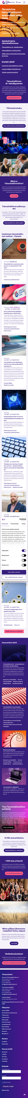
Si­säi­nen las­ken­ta (18, 681)
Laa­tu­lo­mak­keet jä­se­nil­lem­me (11, 69)
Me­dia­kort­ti (5, 1033)
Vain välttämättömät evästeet (14, 577)
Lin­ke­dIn (4, 1054)
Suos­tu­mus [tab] (5, 523)
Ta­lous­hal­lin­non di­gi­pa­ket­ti (11, 787)
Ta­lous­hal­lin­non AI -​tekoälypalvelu (12, 47)
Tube (5, 1056)
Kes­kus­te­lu (5, 1044)
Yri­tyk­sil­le (6, 726)
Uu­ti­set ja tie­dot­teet (12, 309)
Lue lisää (14, 196)
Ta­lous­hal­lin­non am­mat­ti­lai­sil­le (12, 720)
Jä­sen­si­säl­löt (5, 1010)
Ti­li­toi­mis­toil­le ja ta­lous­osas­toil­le (12, 724)
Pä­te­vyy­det (5, 1019)
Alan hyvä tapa (6, 1022)
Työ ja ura (17, 625)
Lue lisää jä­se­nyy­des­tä (14, 873)
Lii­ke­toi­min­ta (7, 330)
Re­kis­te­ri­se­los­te (6, 1029)
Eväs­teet (4, 1031)
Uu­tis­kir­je (4, 1061)
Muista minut (7, 1082)
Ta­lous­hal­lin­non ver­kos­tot (14, 850)
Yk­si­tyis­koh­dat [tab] (14, 523)
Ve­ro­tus (20, 679)
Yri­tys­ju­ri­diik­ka (8, 383)
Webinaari (13, 262)
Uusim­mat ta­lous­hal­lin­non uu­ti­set (12, 66)
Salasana (4, 1076)
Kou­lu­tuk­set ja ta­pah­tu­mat (9, 1013)
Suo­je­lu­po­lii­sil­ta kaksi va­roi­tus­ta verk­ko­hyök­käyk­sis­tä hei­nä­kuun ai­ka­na (14, 418)
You (3, 1056)
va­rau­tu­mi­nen (16, 50)
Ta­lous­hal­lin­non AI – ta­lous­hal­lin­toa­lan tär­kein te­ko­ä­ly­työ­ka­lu (13, 665)
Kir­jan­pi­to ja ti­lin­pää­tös (9, 679)
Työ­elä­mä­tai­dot (8, 625)
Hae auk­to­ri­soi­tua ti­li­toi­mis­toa (14, 126)
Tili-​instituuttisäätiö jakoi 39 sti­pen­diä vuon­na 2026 (13, 610)
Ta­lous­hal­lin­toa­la (8, 722)
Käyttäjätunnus (6, 1069)
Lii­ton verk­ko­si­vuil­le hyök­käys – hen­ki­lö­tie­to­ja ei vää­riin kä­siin (13, 312)
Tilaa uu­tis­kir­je (8, 827)
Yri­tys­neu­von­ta (17, 762)
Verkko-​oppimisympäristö (10, 72)
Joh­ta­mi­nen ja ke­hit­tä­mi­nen (12, 279)
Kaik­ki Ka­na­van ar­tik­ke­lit (14, 631)
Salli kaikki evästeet (14, 572)
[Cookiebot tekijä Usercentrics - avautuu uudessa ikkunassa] (19, 519)
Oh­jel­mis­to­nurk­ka (9, 385)
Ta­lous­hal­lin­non (7, 50)
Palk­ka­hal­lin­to (7, 683)
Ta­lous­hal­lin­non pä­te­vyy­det (14, 223)
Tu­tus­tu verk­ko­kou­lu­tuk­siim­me (14, 963)
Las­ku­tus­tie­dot (6, 997)
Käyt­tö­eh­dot (5, 1026)
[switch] (24, 555)
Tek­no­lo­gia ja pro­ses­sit (10, 327)
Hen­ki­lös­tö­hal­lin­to (18, 683)
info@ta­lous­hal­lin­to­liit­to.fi (9, 984)
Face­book (4, 1052)
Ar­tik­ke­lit (4, 1041)
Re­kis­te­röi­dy (5, 1090)
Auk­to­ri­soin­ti (5, 1017)
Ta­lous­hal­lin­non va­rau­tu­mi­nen (12, 707)
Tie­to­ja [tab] (23, 523)
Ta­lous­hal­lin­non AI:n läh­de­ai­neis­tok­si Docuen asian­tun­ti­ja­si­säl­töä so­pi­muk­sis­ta (13, 364)
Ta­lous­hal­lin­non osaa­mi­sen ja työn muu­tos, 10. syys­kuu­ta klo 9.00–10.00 (14, 266)
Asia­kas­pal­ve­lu (6, 1024)
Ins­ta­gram (5, 1059)
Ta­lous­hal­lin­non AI (14, 97)
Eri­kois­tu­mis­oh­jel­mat (9, 750)
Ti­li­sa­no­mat (11, 2)
